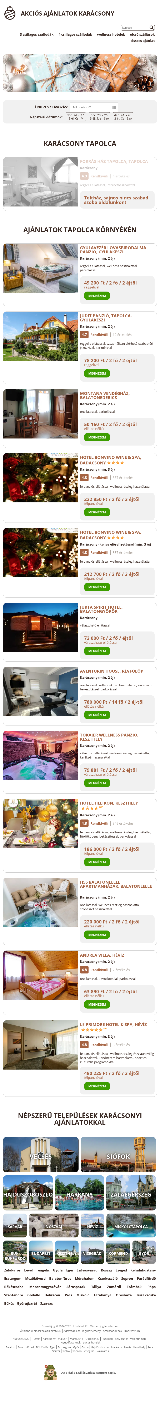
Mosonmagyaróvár (45, 1287)
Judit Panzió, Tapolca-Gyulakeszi (106, 318)
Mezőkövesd (35, 1278)
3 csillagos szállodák (37, 34)
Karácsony (89, 168)
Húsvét (35, 1339)
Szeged (121, 1270)
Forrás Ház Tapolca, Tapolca (114, 161)
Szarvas (46, 1303)
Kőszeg (106, 1270)
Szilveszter (121, 1339)
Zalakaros (12, 1270)
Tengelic (43, 1270)
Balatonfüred (60, 1278)
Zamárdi (114, 1287)
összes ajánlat (143, 40)
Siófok (66, 1351)
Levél (28, 1270)
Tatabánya (102, 1295)
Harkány (116, 1347)
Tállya (96, 1287)
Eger (69, 1270)
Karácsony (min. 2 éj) (97, 258)
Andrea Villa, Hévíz (102, 955)
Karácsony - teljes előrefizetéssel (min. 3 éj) (115, 544)
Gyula (58, 1270)
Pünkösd (107, 1339)
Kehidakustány (143, 1270)
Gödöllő (33, 1295)
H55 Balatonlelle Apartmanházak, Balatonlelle (116, 884)
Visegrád (89, 1351)
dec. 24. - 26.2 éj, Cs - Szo (123, 116)
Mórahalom (85, 1278)
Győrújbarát (27, 1303)
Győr (76, 1347)
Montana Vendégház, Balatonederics (105, 395)
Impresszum (132, 1331)
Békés (9, 1303)
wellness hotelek (111, 34)
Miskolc (82, 1295)
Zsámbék (134, 1287)
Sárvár (56, 1351)
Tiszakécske (146, 1295)
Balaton (10, 1347)
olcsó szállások (142, 34)
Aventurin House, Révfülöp (111, 671)
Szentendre (13, 1295)
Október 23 (92, 1339)
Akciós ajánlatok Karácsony (67, 13)
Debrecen (52, 1295)
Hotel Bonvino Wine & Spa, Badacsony (110, 460)
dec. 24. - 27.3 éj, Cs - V (76, 116)
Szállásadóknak (112, 1331)
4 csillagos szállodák (75, 34)
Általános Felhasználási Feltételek (40, 1331)
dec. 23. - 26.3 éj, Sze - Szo (99, 116)
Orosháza (124, 1295)
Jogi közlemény (91, 1331)
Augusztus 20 (21, 1339)
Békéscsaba (14, 1287)
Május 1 (63, 1339)
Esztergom (12, 1278)
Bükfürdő (42, 1347)
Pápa (152, 1287)
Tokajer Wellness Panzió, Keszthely (109, 737)
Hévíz (127, 1347)
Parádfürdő (146, 1278)
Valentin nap (138, 1339)
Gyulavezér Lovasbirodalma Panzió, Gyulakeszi (113, 250)
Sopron (127, 1278)
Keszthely (139, 1347)
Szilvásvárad (87, 1270)
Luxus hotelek (91, 1342)
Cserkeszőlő (108, 1278)
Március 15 (76, 1339)
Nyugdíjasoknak (71, 1342)
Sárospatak (75, 1287)
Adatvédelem (72, 1331)
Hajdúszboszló (100, 1347)
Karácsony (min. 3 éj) (97, 469)
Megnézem (97, 296)
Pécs (68, 1295)
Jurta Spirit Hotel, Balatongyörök (101, 609)
